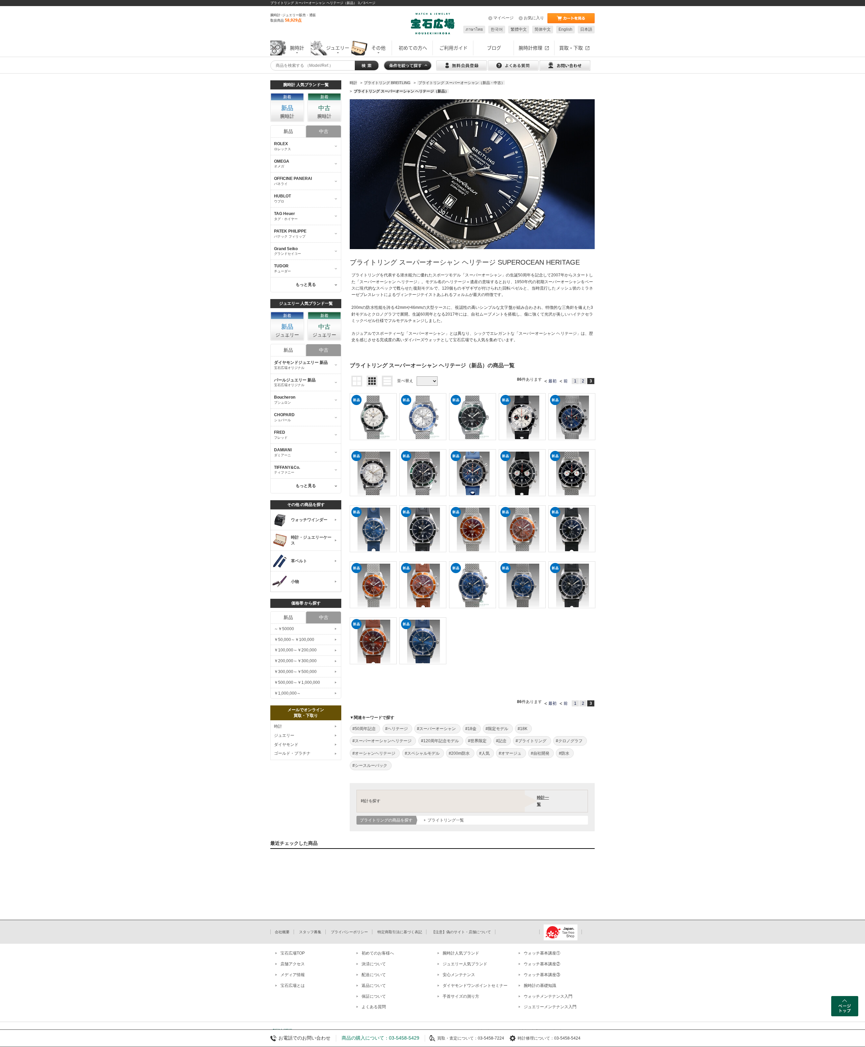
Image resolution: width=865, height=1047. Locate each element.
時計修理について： (536, 1038)
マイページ (503, 18)
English (565, 29)
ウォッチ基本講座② (542, 964)
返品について (374, 985)
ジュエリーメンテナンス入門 (550, 1006)
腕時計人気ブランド (461, 953)
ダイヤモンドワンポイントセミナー (475, 985)
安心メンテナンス (459, 974)
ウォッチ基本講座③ (542, 974)
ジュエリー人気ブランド (465, 964)
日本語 (586, 29)
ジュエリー (284, 735)
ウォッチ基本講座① (542, 953)
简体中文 (543, 29)
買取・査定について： (457, 1038)
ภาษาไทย (474, 29)
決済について (374, 964)
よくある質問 (374, 1006)
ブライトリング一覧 (445, 820)
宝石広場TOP (292, 953)
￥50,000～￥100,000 (294, 639)
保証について (374, 996)
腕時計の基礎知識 (540, 985)
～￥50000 (284, 628)
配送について (374, 974)
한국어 (497, 29)
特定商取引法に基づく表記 (399, 932)
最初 (552, 381)
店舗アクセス (292, 964)
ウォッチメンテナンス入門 (548, 996)
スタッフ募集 (310, 932)
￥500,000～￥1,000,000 (297, 682)
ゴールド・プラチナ (292, 753)
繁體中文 (519, 29)
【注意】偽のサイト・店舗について (461, 932)
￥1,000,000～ (287, 693)
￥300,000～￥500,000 (295, 671)
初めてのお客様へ (378, 953)
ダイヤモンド (286, 744)
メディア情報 (292, 974)
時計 (278, 726)
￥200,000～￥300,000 (295, 661)
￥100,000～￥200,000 (295, 650)
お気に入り (534, 18)
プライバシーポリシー (349, 932)
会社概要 (282, 932)
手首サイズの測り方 (461, 996)
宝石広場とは (292, 985)
